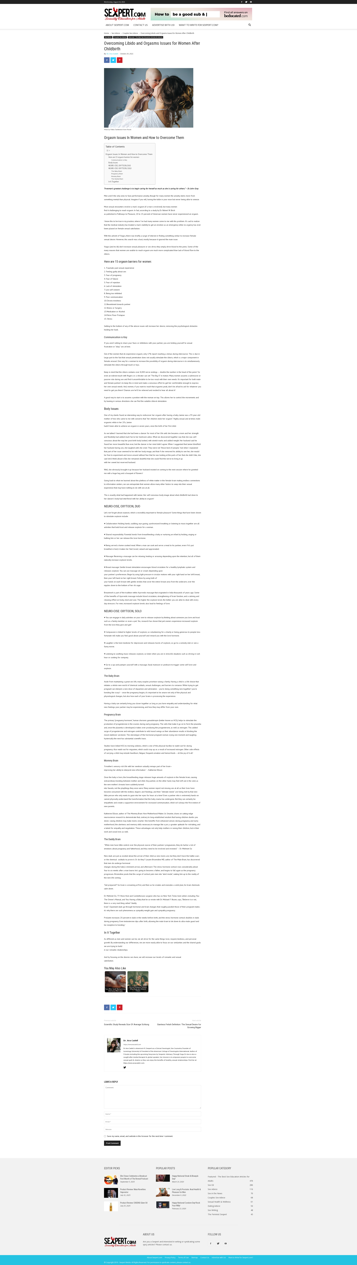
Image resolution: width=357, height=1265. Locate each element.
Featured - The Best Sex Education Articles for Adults (145, 37)
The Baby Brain (116, 171)
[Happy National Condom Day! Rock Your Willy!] (163, 1205)
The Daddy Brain (117, 179)
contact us (167, 1244)
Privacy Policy (170, 1257)
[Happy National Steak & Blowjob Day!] (163, 1178)
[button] (249, 25)
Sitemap (194, 1257)
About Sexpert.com (117, 25)
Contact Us (140, 25)
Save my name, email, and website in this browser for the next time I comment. (140, 1136)
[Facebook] (242, 2)
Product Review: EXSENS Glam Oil (133, 1203)
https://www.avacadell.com (132, 1044)
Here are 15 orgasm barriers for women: (123, 157)
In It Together (113, 181)
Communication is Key (119, 160)
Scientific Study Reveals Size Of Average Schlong (126, 1024)
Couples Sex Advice (130, 33)
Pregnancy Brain (117, 174)
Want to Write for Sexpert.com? (198, 25)
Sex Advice (116, 33)
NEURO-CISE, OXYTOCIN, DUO (119, 165)
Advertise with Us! (163, 25)
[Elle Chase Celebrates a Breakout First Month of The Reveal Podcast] (111, 1179)
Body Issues (113, 162)
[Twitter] (246, 2)
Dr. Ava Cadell (112, 54)
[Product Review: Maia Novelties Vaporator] (111, 1193)
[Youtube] (251, 2)
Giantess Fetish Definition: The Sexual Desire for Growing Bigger (179, 1026)
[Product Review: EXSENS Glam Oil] (111, 1206)
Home (106, 33)
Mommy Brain (116, 176)
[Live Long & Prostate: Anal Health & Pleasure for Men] (163, 1192)
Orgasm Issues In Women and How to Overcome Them (129, 154)
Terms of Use (183, 1257)
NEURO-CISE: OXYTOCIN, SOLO (120, 168)
